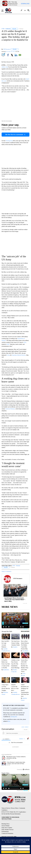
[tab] (6, 739)
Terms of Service (6, 808)
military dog (5, 67)
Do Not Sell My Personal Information (11, 814)
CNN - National (16, 565)
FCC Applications (20, 812)
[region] (15, 748)
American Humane (10, 408)
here (9, 721)
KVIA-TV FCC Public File (8, 812)
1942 (25, 342)
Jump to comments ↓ (7, 571)
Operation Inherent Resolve (19, 355)
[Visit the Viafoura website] (26, 769)
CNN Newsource (6, 49)
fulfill (8, 344)
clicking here (14, 716)
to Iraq (8, 355)
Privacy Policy (14, 808)
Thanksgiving (9, 140)
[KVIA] (10, 10)
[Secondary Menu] (4, 10)
